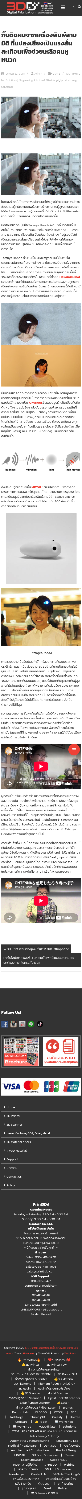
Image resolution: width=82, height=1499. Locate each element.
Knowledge (16, 1474)
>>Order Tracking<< (66, 1474)
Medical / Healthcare (22, 1445)
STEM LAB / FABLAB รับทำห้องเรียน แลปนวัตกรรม (44, 1431)
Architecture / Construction (30, 1450)
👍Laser (63, 1402)
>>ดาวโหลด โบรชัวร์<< (61, 1478)
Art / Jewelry (72, 1445)
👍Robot (41, 1421)
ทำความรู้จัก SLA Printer (31, 1378)
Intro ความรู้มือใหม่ (25, 1464)
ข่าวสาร (56, 74)
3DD (74, 1412)
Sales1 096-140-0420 (41, 1256)
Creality (57, 1416)
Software (21, 1421)
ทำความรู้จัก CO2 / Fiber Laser (36, 1407)
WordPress (70, 1353)
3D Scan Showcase (45, 1455)
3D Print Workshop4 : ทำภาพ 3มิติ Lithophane (36, 948)
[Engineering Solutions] (32, 80)
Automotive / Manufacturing (29, 1440)
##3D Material (17, 1150)
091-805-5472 (41, 1280)
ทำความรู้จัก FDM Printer (44, 1369)
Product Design (67, 1450)
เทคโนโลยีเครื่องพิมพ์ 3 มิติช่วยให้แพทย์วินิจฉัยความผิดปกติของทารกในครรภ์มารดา (38, 960)
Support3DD (58, 1459)
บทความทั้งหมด (28, 1469)
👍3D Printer (30, 1364)
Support (12, 1159)
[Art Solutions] (9, 80)
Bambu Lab (20, 1412)
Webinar (69, 1464)
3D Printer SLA (68, 1374)
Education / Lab (67, 1440)
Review (69, 1455)
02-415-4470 (41, 1299)
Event (47, 1488)
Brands (68, 1407)
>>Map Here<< (41, 1314)
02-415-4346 (41, 1295)
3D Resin (25, 1388)
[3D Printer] (72, 74)
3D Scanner (14, 1124)
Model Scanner (58, 1393)
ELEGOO (41, 1412)
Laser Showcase (32, 1459)
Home (11, 1107)
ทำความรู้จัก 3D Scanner (24, 1397)
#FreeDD (50, 1464)
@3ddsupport (52, 1309)
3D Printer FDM (56, 1364)
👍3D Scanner (30, 1393)
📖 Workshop (63, 1421)
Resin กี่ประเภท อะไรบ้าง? (54, 1388)
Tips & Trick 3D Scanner (64, 1397)
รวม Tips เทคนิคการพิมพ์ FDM (30, 1374)
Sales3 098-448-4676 (41, 1266)
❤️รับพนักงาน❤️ (59, 1359)
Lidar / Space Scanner (35, 1402)
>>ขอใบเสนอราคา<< (26, 1478)
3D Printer (13, 1115)
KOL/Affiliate (47, 1426)
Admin (38, 73)
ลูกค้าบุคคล (29, 1488)
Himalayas (28, 1353)
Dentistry (50, 1445)
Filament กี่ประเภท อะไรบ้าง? (56, 1383)
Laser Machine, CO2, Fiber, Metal (28, 1133)
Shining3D (37, 1416)
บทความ (12, 1167)
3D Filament (22, 1383)
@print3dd (49, 1304)
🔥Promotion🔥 (29, 1359)
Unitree (75, 1416)
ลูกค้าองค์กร (66, 1483)
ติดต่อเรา (44, 1483)
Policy (11, 1185)
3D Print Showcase (58, 1469)
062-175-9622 (46, 1261)
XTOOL (58, 1412)
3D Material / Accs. (19, 1141)
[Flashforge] (52, 80)
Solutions (69, 1426)
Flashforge (16, 1416)
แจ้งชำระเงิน (23, 1483)
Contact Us (14, 1176)
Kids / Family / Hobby (44, 1435)
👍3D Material (64, 1378)
